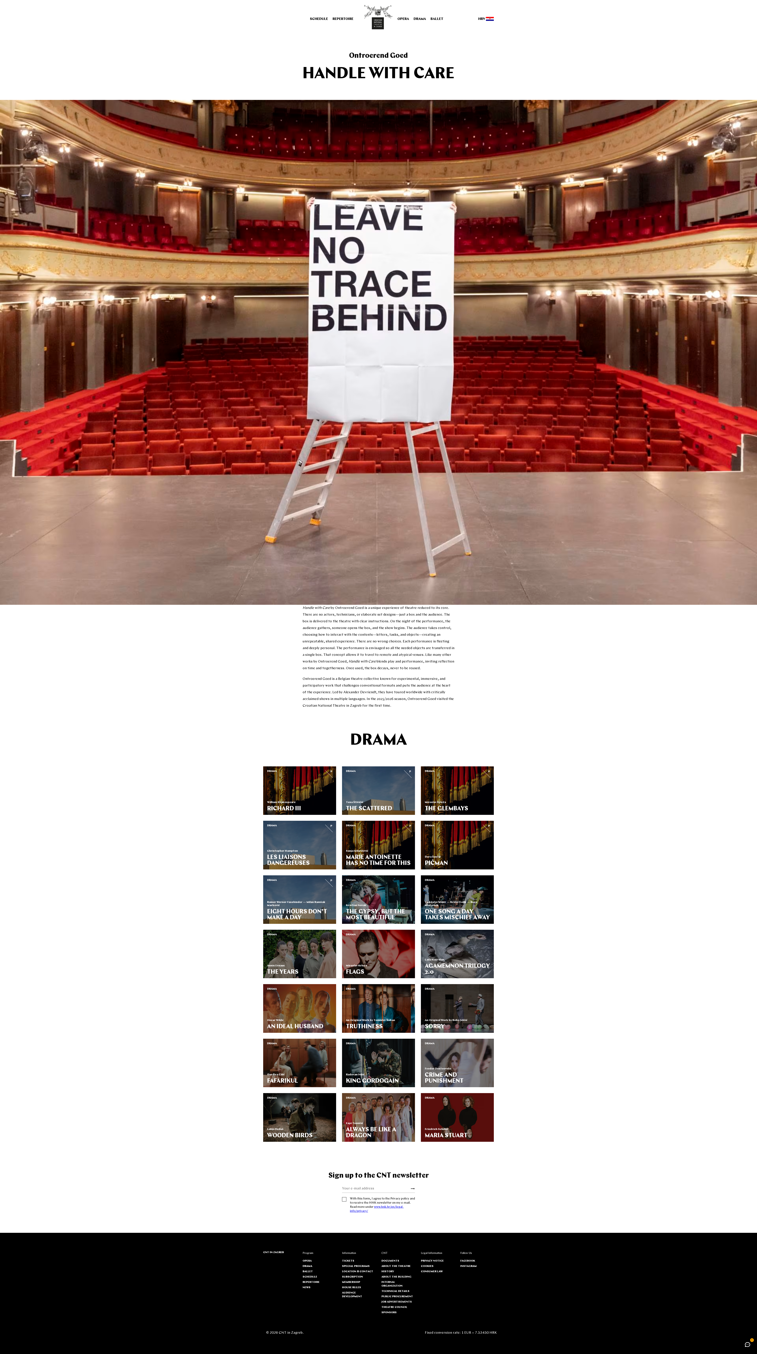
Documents (390, 1260)
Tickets (348, 1260)
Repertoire (343, 19)
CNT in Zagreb (273, 1252)
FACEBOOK (467, 1260)
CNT (384, 1253)
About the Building (396, 1276)
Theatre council (394, 1307)
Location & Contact (357, 1271)
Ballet (437, 19)
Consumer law (432, 1271)
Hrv (482, 19)
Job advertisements (396, 1301)
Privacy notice (432, 1260)
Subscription (352, 1276)
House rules (351, 1287)
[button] (747, 1344)
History (387, 1271)
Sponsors (389, 1312)
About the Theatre (396, 1266)
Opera (403, 19)
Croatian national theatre (378, 17)
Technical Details (395, 1291)
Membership (351, 1282)
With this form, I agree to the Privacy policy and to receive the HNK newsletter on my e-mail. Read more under (382, 1205)
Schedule (319, 19)
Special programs (356, 1266)
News (306, 1287)
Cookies (427, 1266)
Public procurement (397, 1296)
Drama (420, 19)
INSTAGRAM (468, 1266)
